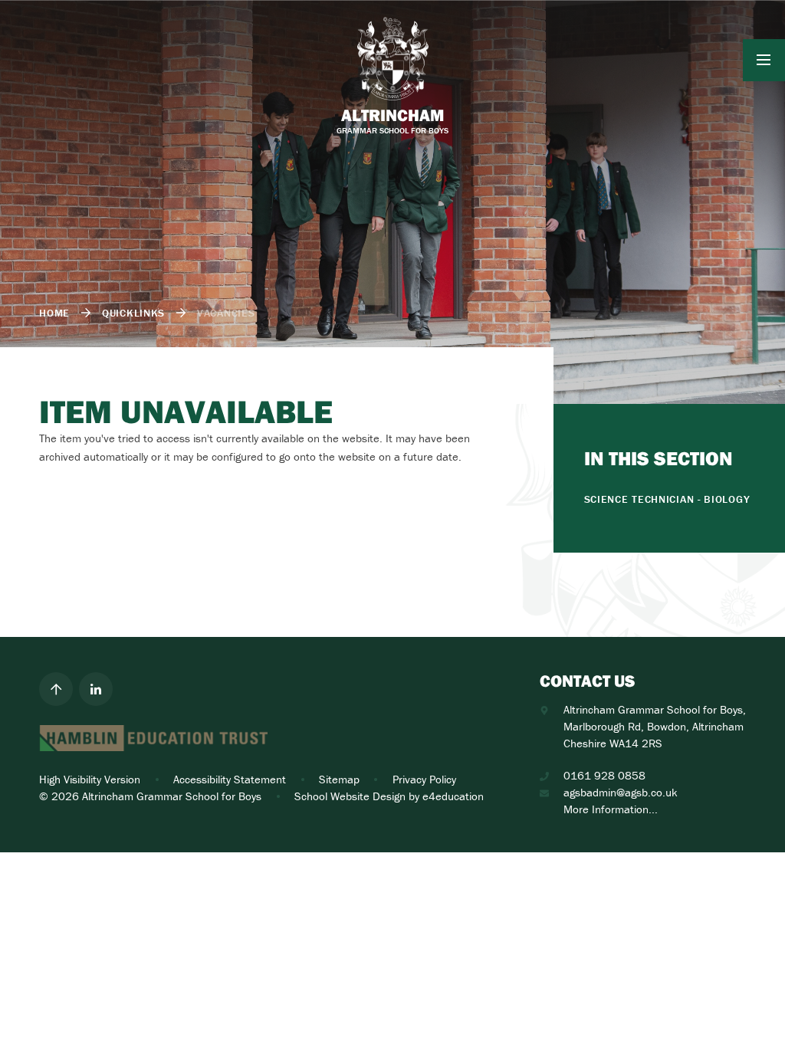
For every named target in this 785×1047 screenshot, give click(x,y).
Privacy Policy (424, 779)
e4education (453, 796)
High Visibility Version (89, 779)
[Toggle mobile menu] (764, 60)
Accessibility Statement (229, 779)
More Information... (610, 809)
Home (54, 313)
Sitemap (339, 779)
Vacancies (226, 313)
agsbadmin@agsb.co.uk (620, 792)
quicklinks (133, 313)
